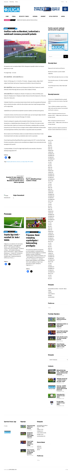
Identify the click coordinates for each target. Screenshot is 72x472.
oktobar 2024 (51, 177)
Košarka (35, 16)
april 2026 (50, 147)
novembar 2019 (51, 268)
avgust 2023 (50, 201)
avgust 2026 (50, 140)
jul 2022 (49, 223)
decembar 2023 (51, 194)
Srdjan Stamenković (18, 195)
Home (7, 16)
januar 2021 (50, 253)
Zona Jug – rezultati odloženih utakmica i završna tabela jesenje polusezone (62, 388)
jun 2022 (50, 224)
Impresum (6, 1)
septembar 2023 (51, 199)
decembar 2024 (51, 174)
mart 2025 (50, 169)
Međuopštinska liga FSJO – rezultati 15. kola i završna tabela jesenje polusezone (62, 372)
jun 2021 (50, 244)
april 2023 (50, 207)
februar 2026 (50, 150)
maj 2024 (50, 185)
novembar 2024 (51, 175)
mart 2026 (50, 148)
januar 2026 (50, 152)
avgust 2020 (50, 261)
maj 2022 (50, 226)
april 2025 (50, 167)
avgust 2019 (50, 273)
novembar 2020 (51, 256)
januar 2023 (50, 212)
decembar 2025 (51, 153)
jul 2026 (49, 142)
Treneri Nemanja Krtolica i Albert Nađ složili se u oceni (61, 345)
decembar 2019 (51, 266)
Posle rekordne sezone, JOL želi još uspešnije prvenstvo (62, 338)
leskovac (19, 161)
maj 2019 (50, 278)
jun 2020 (50, 265)
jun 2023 (50, 204)
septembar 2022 (51, 219)
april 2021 (50, 248)
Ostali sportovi (53, 16)
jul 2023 (49, 202)
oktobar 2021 (51, 238)
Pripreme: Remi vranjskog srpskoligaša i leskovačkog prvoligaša (32, 240)
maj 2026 (50, 145)
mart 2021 (50, 250)
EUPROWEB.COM (12, 469)
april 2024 (50, 187)
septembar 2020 (51, 260)
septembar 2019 (51, 271)
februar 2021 (50, 251)
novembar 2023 (51, 196)
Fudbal (14, 16)
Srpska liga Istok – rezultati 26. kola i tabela (12, 237)
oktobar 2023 (51, 197)
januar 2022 (50, 233)
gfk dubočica (13, 161)
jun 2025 (50, 164)
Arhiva (16, 1)
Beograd (8, 161)
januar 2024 (50, 192)
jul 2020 (49, 263)
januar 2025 (50, 172)
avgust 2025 (50, 160)
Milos (49, 120)
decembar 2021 (51, 234)
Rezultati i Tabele (24, 16)
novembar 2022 (51, 216)
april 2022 (50, 228)
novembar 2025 (51, 155)
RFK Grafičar (30, 161)
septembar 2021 (51, 239)
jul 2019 (49, 275)
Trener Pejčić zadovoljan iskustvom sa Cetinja (27, 20)
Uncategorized (51, 297)
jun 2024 (50, 184)
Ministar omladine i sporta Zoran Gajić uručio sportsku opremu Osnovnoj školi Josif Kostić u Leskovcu (58, 108)
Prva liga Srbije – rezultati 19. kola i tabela (61, 403)
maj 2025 (50, 165)
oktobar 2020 (51, 258)
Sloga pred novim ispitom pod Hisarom (56, 68)
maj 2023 (50, 206)
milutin (49, 113)
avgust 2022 (50, 221)
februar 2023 (50, 211)
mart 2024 (50, 189)
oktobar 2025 (51, 157)
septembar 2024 (51, 179)
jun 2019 (50, 276)
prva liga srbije (24, 161)
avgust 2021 (50, 241)
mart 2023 (50, 209)
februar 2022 (50, 231)
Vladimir (50, 127)
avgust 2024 (50, 180)
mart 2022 (50, 229)
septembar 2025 (51, 158)
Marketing (12, 1)
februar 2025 (50, 170)
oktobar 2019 (51, 270)
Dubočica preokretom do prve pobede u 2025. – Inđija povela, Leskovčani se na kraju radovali (58, 115)
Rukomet (43, 16)
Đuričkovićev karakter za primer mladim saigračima (62, 325)
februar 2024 (50, 190)
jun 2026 (50, 143)
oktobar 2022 (51, 217)
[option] (42, 20)
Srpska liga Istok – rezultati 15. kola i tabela (61, 396)
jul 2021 (49, 243)
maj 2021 (50, 246)
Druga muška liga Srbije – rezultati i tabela (57, 288)
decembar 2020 (51, 255)
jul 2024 (49, 182)
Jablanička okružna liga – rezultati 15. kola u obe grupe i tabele (62, 380)
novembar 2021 (51, 236)
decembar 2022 (51, 214)
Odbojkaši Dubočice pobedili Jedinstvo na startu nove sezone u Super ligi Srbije (57, 101)
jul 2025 (49, 162)
